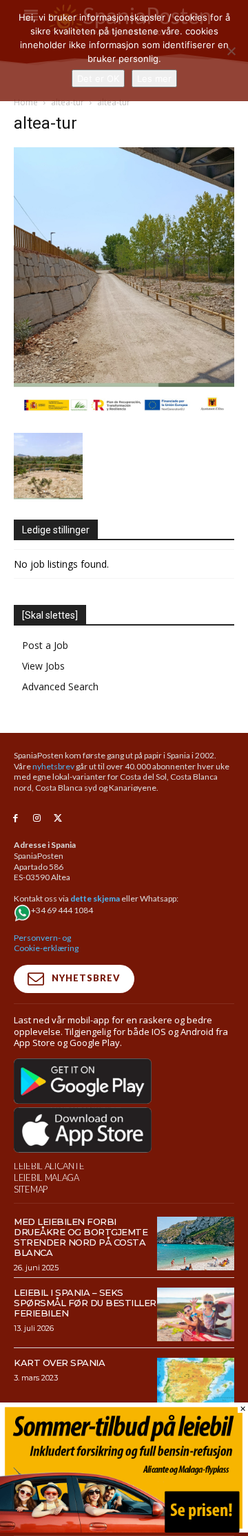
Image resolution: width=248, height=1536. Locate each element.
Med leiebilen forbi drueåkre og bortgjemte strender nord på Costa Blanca (80, 1237)
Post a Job (45, 645)
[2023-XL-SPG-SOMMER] (124, 1529)
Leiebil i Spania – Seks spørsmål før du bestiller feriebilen (85, 1303)
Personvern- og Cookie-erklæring (46, 943)
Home (26, 102)
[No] (231, 51)
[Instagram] (37, 818)
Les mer (154, 78)
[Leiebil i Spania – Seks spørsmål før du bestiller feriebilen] (195, 1314)
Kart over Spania (59, 1362)
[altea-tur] (124, 419)
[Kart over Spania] (195, 1384)
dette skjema (95, 898)
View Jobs (43, 665)
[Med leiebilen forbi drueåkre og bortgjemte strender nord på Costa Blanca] (195, 1243)
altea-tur (67, 102)
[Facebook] (15, 818)
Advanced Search (60, 686)
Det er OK (98, 78)
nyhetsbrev (53, 766)
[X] (58, 818)
